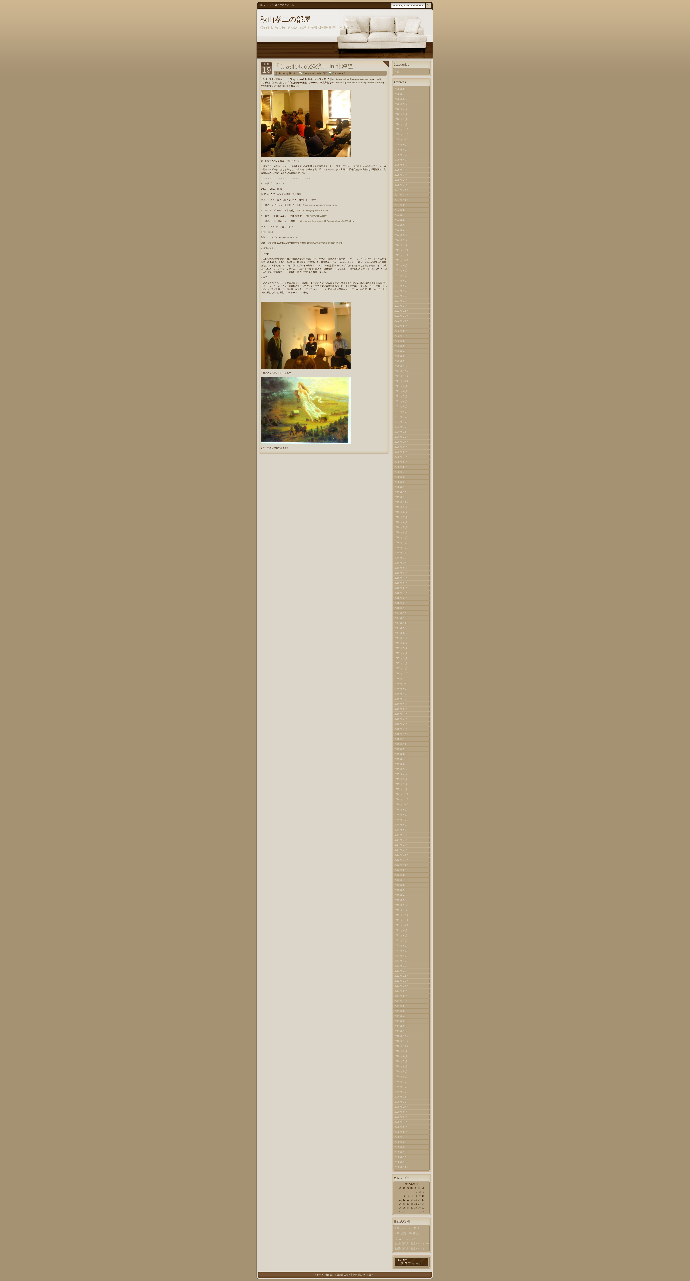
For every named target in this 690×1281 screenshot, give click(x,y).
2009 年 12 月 (401, 1096)
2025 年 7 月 (401, 154)
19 (404, 1204)
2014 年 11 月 (401, 799)
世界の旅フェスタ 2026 (406, 1228)
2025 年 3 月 (401, 174)
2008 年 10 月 (401, 1167)
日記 (325, 73)
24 (423, 1204)
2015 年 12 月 (401, 734)
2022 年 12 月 (401, 310)
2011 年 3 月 (401, 1021)
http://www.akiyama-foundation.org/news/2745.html (357, 82)
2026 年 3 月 (401, 114)
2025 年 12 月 (401, 129)
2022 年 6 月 (401, 341)
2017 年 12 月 (401, 613)
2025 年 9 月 (401, 144)
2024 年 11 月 (401, 195)
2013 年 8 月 (401, 875)
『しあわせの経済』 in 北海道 (313, 66)
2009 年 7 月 (401, 1122)
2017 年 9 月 (401, 628)
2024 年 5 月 (401, 225)
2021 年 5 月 (401, 406)
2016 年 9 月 (401, 688)
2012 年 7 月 (401, 940)
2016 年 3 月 (401, 719)
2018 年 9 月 (401, 567)
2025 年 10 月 (401, 139)
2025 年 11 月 (401, 134)
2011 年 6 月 (401, 1006)
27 (408, 1208)
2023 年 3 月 (401, 295)
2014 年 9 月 (401, 809)
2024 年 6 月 (401, 220)
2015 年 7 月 (401, 759)
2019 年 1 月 (401, 547)
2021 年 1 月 (401, 426)
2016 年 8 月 (401, 693)
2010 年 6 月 (401, 1066)
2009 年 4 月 (401, 1137)
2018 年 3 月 (401, 598)
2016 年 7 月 (401, 698)
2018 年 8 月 (401, 572)
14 (412, 1200)
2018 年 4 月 (401, 593)
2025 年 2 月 (401, 179)
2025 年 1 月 (401, 185)
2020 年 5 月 (401, 467)
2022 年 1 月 (401, 366)
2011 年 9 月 (401, 991)
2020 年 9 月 (401, 446)
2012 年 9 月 (401, 930)
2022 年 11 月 (401, 315)
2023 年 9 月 (401, 265)
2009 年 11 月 (401, 1101)
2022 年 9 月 (401, 326)
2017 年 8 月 (401, 633)
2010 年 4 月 (401, 1076)
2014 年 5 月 (401, 829)
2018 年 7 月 (401, 577)
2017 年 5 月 (401, 648)
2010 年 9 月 (401, 1051)
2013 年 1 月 (401, 910)
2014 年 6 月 (401, 824)
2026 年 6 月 (401, 99)
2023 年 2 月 (401, 300)
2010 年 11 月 (401, 1041)
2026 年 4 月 (401, 109)
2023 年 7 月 (401, 275)
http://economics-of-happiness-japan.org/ (352, 79)
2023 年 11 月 (401, 255)
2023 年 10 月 (401, 260)
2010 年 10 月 (401, 1046)
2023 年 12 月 (401, 250)
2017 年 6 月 (401, 643)
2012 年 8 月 (401, 935)
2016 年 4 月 (401, 713)
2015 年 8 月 (401, 754)
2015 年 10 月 (401, 744)
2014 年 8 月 (401, 814)
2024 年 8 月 (401, 210)
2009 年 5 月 (401, 1132)
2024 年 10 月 (401, 200)
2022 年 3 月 (401, 356)
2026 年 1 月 (401, 124)
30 (419, 1208)
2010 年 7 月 (401, 1061)
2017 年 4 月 (401, 653)
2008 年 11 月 (401, 1162)
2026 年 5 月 (401, 104)
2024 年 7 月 (401, 215)
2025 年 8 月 (401, 149)
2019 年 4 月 (401, 532)
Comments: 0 (338, 73)
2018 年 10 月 (401, 562)
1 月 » (421, 1211)
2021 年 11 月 (401, 376)
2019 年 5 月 (401, 527)
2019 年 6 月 (401, 522)
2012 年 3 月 (401, 960)
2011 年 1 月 (401, 1031)
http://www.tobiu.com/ (316, 216)
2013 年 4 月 (401, 895)
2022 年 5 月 (401, 346)
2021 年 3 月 (401, 416)
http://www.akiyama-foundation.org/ (325, 243)
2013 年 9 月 (401, 870)
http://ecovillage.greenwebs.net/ (312, 210)
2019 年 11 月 (401, 497)
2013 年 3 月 (401, 900)
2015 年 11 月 (401, 739)
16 (419, 1200)
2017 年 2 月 (401, 663)
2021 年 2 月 (401, 421)
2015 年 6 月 (401, 764)
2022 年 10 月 (401, 321)
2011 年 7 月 (401, 1001)
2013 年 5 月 (401, 890)
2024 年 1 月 (401, 245)
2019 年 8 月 (401, 512)
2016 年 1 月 (401, 729)
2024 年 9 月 (401, 205)
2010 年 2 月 (401, 1086)
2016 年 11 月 (401, 678)
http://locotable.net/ (289, 237)
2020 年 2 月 (401, 482)
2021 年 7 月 (401, 396)
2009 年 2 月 (401, 1147)
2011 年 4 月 (401, 1016)
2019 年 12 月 (401, 492)
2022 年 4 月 (401, 351)
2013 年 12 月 (401, 855)
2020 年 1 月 (401, 487)
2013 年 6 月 (401, 885)
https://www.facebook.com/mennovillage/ (317, 205)
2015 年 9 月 (401, 749)
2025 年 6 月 (401, 159)
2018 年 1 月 (401, 608)
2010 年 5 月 (401, 1071)
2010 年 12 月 (401, 1036)
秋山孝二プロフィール (282, 5)
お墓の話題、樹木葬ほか (407, 1233)
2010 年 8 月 (401, 1056)
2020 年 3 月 (401, 477)
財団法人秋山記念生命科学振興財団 (343, 1274)
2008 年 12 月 (401, 1157)
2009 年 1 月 (401, 1152)
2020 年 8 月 (401, 452)
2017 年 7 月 (401, 638)
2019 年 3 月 (401, 537)
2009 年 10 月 (401, 1106)
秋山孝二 (371, 1274)
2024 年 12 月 (401, 190)
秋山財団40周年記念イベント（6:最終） (411, 1244)
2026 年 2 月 (401, 119)
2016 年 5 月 (401, 708)
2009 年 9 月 (401, 1111)
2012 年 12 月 (401, 915)
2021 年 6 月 (401, 401)
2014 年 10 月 (401, 804)
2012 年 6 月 (401, 945)
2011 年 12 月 (401, 975)
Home (263, 5)
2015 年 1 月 (401, 789)
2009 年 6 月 (401, 1127)
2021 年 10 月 (401, 381)
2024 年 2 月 (401, 240)
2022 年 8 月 (401, 331)
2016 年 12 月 (401, 673)
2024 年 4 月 (401, 230)
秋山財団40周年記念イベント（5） (409, 1249)
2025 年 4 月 (401, 169)
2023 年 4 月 (401, 290)
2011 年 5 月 (401, 1011)
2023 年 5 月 (401, 285)
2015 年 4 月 (401, 774)
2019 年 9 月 (401, 507)
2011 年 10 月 (401, 985)
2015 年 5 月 (401, 769)
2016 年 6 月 (401, 703)
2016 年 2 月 (401, 724)
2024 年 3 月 (401, 235)
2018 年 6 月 (401, 582)
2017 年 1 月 (401, 668)
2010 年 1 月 (401, 1091)
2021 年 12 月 (401, 371)
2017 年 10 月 (401, 623)
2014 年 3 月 (401, 839)
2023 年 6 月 (401, 280)
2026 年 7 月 (401, 94)
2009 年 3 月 (401, 1142)
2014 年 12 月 (401, 794)
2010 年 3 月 (401, 1081)
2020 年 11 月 (401, 436)
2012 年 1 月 (401, 970)
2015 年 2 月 (401, 784)
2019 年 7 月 (401, 517)
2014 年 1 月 (401, 849)
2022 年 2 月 (401, 361)
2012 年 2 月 (401, 965)
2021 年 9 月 (401, 386)
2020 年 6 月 (401, 462)
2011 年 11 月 (401, 980)
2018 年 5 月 (401, 588)
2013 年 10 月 (401, 865)
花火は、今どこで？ (404, 1238)
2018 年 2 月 (401, 603)
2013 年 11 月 (401, 860)
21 (412, 1204)
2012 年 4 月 (401, 955)
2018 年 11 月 (401, 557)
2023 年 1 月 (401, 305)
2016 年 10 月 (401, 683)
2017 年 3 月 (401, 658)
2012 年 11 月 (401, 920)
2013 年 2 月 (401, 905)
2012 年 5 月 (401, 950)
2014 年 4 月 (401, 834)
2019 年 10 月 (401, 502)
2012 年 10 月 (401, 925)
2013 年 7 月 (401, 880)
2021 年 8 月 (401, 391)
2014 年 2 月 (401, 844)
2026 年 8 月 (401, 89)
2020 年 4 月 (401, 472)
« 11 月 (402, 1211)
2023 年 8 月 (401, 270)
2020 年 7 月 (401, 457)
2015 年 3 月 (401, 779)
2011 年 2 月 (401, 1026)
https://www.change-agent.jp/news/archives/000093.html (327, 221)
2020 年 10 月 (401, 441)
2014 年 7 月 (401, 819)
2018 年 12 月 (401, 552)
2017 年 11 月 (401, 618)
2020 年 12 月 (401, 431)
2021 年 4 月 (401, 411)
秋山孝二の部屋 (285, 19)
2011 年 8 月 (401, 996)
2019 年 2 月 (401, 542)
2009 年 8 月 (401, 1116)
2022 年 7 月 (401, 336)
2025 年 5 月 (401, 164)
